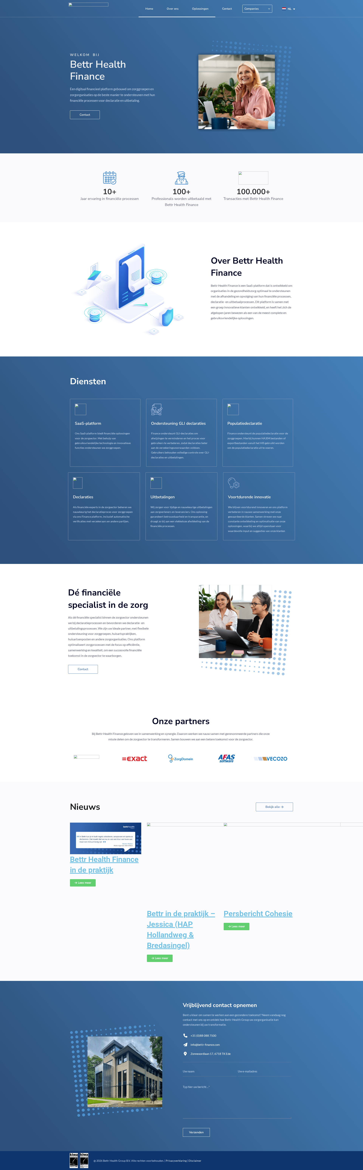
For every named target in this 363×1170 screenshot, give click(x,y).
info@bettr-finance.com (205, 1044)
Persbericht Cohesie (258, 913)
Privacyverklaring (176, 1160)
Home (149, 9)
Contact (227, 9)
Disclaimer (194, 1160)
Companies (251, 9)
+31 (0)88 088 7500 (203, 1035)
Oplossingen (200, 9)
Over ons (172, 9)
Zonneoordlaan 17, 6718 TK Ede (211, 1053)
